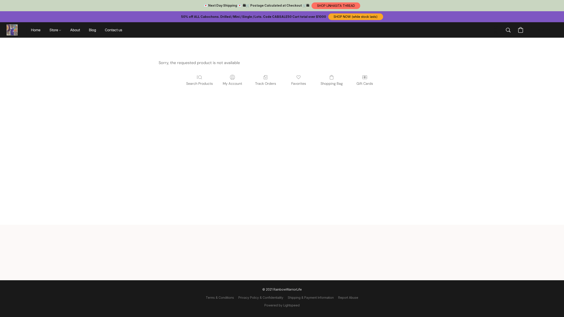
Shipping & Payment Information (311, 297)
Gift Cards (364, 83)
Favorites (298, 83)
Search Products (199, 83)
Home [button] (36, 30)
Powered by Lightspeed (282, 305)
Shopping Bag (332, 83)
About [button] (75, 30)
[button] (336, 5)
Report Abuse (348, 297)
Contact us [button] (113, 30)
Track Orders (265, 83)
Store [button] (54, 30)
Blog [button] (92, 30)
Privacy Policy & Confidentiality (260, 297)
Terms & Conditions (220, 297)
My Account (232, 83)
